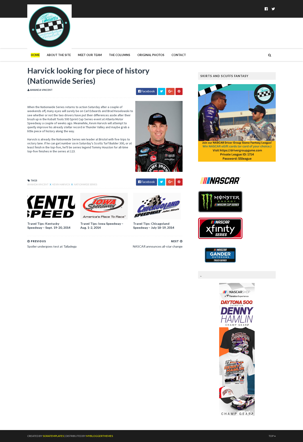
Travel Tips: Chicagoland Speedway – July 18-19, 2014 (153, 225)
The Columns (119, 55)
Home (35, 55)
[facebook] (266, 9)
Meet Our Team (90, 55)
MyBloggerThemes (99, 436)
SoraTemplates (53, 436)
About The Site (59, 55)
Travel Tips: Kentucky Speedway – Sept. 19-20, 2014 (48, 225)
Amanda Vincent (38, 184)
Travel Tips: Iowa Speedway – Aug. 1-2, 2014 (101, 225)
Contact (178, 55)
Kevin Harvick (61, 184)
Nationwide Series (85, 184)
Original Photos (150, 55)
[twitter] (273, 9)
